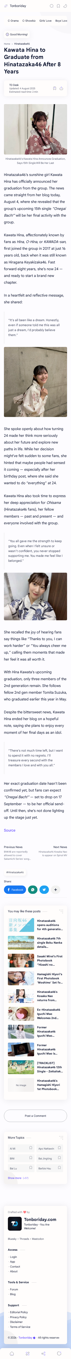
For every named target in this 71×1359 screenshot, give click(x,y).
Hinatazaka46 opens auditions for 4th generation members (50, 925)
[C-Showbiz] (29, 20)
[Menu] (27, 1353)
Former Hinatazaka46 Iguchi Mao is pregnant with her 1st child (49, 1049)
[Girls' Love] (45, 20)
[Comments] (59, 1353)
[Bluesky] (12, 1239)
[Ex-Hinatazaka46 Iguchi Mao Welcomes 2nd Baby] (21, 1014)
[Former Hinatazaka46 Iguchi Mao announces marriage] (21, 1032)
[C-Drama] (13, 20)
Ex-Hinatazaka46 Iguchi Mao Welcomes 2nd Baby (48, 1014)
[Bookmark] (58, 6)
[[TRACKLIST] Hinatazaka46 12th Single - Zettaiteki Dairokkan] (21, 1067)
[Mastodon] (38, 1239)
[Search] (52, 6)
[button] (65, 6)
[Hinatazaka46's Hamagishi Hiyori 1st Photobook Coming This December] (21, 1085)
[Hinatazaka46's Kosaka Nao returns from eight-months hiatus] (21, 996)
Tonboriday (18, 6)
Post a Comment (35, 1116)
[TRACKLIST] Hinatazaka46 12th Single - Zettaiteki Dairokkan (49, 1067)
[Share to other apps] (55, 890)
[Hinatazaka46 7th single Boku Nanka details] (21, 943)
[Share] (43, 1353)
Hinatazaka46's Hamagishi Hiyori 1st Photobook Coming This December (48, 1085)
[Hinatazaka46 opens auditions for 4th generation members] (21, 925)
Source (9, 830)
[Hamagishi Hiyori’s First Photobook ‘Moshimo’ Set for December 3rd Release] (21, 978)
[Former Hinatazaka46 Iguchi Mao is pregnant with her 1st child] (21, 1049)
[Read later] (55, 88)
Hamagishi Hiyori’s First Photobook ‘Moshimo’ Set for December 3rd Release (49, 978)
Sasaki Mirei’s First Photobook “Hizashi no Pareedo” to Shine (50, 961)
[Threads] (24, 1239)
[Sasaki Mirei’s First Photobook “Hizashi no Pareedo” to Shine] (21, 961)
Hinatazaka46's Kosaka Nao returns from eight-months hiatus (47, 996)
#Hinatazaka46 (15, 872)
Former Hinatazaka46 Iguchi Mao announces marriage (46, 1032)
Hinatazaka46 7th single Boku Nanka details (49, 943)
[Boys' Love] (61, 20)
